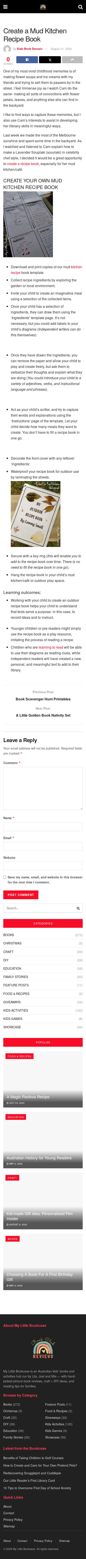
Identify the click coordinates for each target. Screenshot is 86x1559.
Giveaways (12, 1002)
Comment (12, 763)
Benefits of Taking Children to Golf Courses (33, 1458)
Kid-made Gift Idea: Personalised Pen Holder (40, 1215)
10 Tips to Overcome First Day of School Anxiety (37, 1488)
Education (12, 968)
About (7, 1506)
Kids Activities (15, 1010)
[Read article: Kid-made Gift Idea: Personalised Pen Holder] (43, 1201)
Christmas (12, 943)
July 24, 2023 (16, 1102)
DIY (5, 960)
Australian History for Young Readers (39, 1157)
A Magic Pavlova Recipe (28, 1096)
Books (8, 935)
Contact (8, 1513)
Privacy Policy (12, 1519)
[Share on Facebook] (27, 59)
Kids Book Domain (30, 49)
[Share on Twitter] (50, 59)
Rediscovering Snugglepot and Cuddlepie (32, 1473)
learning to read (50, 647)
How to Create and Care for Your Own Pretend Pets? (40, 1465)
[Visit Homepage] (43, 6)
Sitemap (9, 1526)
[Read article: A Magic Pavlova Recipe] (43, 1079)
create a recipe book (23, 163)
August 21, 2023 (61, 49)
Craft (8, 951)
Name (9, 818)
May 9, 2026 (15, 1163)
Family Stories (15, 977)
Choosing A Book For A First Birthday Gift (40, 1276)
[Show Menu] (5, 6)
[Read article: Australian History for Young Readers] (43, 1140)
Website (9, 857)
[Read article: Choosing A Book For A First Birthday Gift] (43, 1262)
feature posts (16, 985)
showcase (12, 1027)
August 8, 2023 (18, 1224)
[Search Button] (80, 6)
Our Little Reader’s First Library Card (29, 1480)
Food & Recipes (16, 993)
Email (9, 838)
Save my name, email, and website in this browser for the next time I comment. (45, 879)
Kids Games (12, 1018)
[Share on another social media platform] (72, 59)
